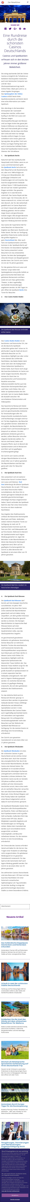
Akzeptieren (15, 1195)
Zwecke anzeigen (15, 1199)
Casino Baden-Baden (12, 341)
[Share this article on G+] (15, 29)
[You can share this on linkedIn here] (24, 29)
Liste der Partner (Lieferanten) (10, 1191)
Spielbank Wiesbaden (12, 751)
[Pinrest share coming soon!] (20, 29)
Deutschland (9, 240)
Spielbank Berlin (10, 167)
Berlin (21, 290)
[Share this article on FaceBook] (6, 29)
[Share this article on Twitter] (10, 29)
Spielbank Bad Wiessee (12, 600)
